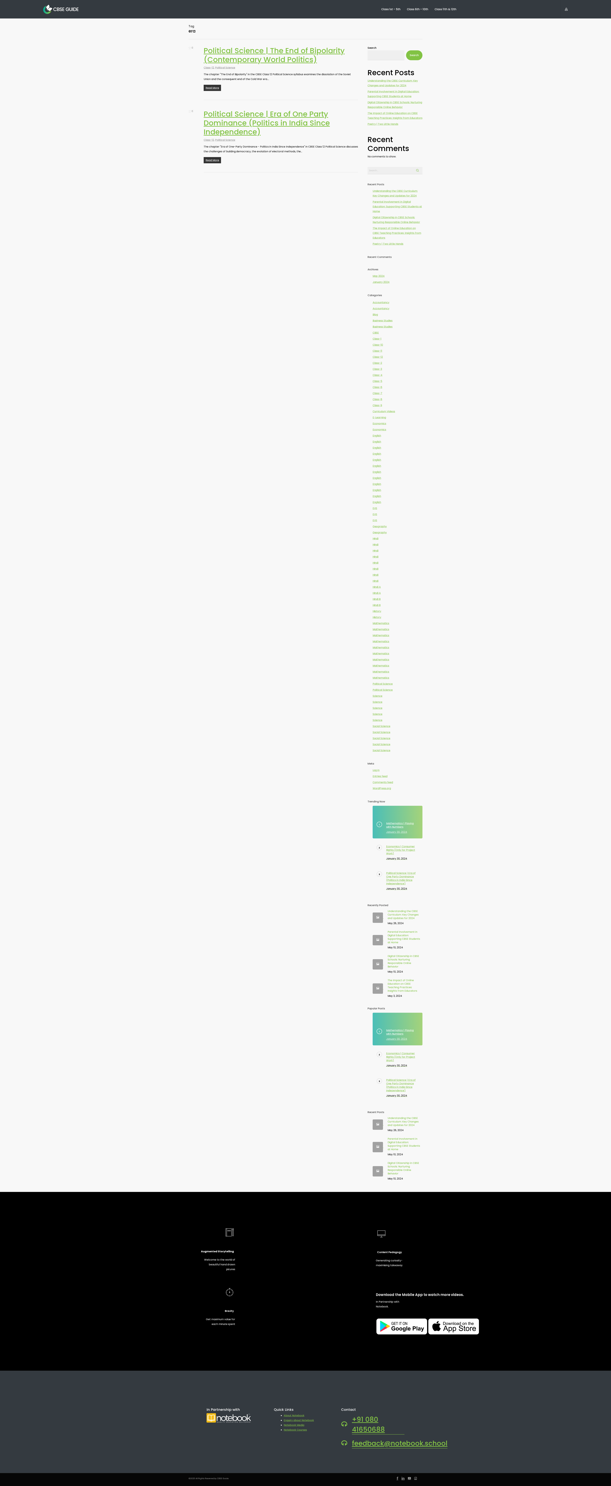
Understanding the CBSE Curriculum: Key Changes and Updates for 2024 (393, 83)
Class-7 (377, 393)
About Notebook (294, 1415)
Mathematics (381, 623)
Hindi (376, 538)
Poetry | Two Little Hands (383, 124)
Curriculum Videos (384, 411)
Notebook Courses (295, 1430)
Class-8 (377, 399)
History (377, 611)
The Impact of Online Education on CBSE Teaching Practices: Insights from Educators (395, 115)
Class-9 (377, 405)
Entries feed (380, 776)
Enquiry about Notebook (299, 1420)
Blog (375, 314)
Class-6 (377, 387)
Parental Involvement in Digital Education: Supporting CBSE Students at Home (393, 94)
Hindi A (377, 587)
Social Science (381, 726)
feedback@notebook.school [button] (399, 1443)
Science (378, 696)
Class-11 (377, 351)
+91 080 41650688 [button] (368, 1424)
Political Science (225, 67)
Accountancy (381, 302)
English (377, 435)
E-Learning (379, 417)
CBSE (376, 333)
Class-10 (378, 345)
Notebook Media (294, 1425)
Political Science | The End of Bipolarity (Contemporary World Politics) (274, 55)
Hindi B (377, 599)
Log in (376, 770)
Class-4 (378, 375)
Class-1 (377, 339)
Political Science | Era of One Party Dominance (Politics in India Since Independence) (267, 123)
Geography (380, 526)
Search (372, 48)
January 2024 (381, 282)
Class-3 (377, 369)
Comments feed (383, 782)
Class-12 (209, 67)
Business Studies (383, 320)
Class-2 (377, 363)
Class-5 (377, 381)
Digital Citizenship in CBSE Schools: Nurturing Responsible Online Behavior (395, 105)
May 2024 (379, 276)
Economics (379, 423)
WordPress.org (382, 788)
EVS (375, 508)
